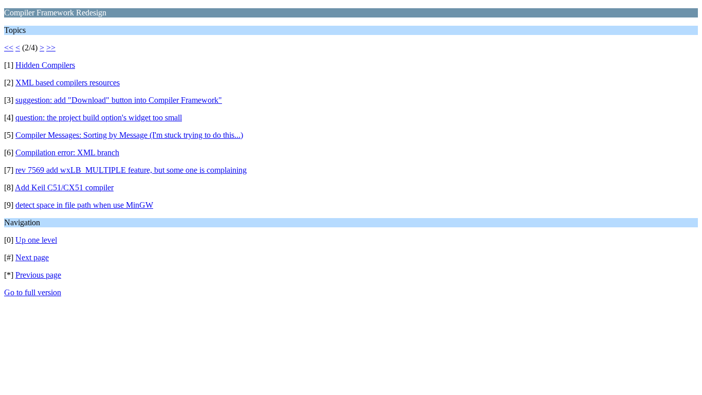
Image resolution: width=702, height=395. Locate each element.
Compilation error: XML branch (67, 152)
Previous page (38, 275)
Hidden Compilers (45, 65)
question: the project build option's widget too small (98, 117)
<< (8, 47)
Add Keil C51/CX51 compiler (64, 187)
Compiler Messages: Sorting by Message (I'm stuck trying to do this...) (129, 135)
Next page (32, 257)
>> (51, 47)
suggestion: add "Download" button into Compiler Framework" (118, 100)
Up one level (36, 240)
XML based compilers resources (67, 82)
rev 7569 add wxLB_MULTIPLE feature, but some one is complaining (131, 170)
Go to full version (32, 292)
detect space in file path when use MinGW (84, 205)
